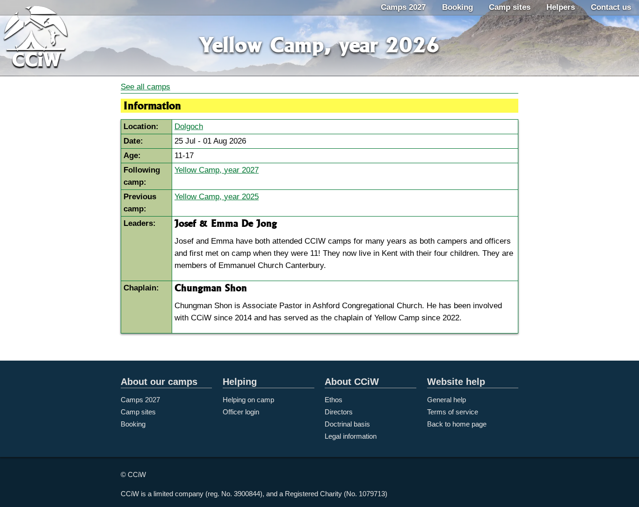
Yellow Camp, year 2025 (216, 196)
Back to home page (457, 424)
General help (446, 400)
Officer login (241, 412)
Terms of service (452, 412)
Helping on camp (248, 400)
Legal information (351, 436)
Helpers (560, 7)
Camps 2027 (403, 7)
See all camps (145, 86)
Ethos (333, 400)
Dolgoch (188, 126)
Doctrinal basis (347, 424)
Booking (457, 7)
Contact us (611, 7)
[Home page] (47, 38)
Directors (339, 412)
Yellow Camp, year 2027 (216, 170)
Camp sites (509, 7)
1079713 (372, 494)
